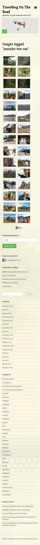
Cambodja (5, 404)
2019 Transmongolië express (12, 390)
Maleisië (5, 440)
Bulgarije (5, 401)
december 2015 (7, 335)
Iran (3, 426)
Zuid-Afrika (6, 495)
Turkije (5, 484)
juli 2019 (5, 310)
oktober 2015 (7, 342)
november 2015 (7, 339)
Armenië (5, 393)
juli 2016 (5, 331)
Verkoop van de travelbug (20, 510)
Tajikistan (5, 473)
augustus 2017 (7, 320)
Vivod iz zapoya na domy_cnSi (13, 506)
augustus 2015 (7, 349)
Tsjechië (5, 480)
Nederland (6, 451)
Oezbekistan (6, 455)
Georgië (5, 415)
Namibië (5, 448)
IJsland (4, 422)
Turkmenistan (7, 487)
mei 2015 (5, 360)
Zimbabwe (6, 491)
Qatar (4, 458)
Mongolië (5, 444)
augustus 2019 (7, 306)
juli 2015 (5, 353)
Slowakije (5, 469)
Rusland (5, 462)
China (4, 408)
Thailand (5, 476)
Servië (4, 466)
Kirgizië (5, 433)
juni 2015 (5, 357)
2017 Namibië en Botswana (12, 386)
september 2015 (8, 346)
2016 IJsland (6, 382)
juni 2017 (5, 324)
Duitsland (5, 411)
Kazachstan (6, 429)
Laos (4, 437)
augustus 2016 (7, 328)
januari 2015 (6, 364)
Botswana (5, 397)
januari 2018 (6, 313)
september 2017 (8, 317)
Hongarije (5, 419)
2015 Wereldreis (8, 379)
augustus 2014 (7, 367)
